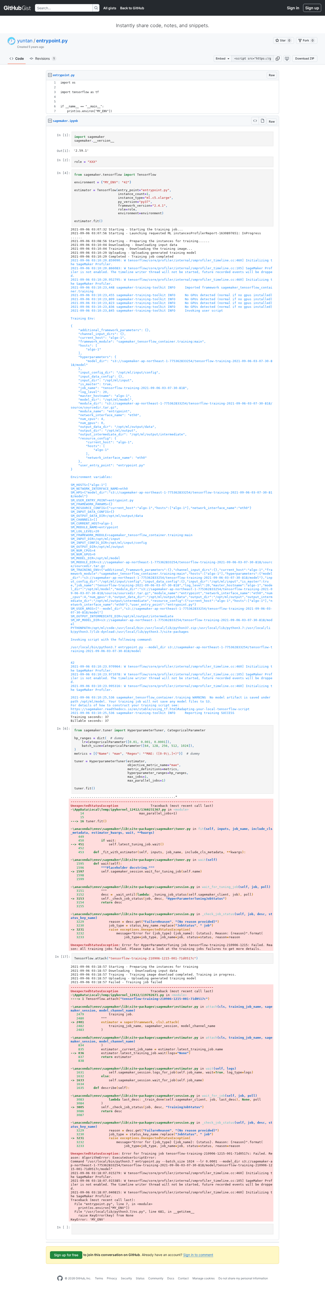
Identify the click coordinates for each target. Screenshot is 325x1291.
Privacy (112, 1278)
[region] (162, 97)
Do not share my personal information (243, 1278)
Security (126, 1278)
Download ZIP (304, 58)
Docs (170, 1278)
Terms (99, 1278)
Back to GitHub (132, 8)
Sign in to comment (198, 1255)
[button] (278, 58)
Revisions (45, 58)
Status (140, 1278)
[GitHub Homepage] (60, 1278)
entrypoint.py (52, 41)
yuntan (25, 41)
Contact (183, 1278)
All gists (109, 8)
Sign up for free (66, 1255)
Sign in (293, 7)
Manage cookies (203, 1278)
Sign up (312, 7)
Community (155, 1278)
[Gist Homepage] (17, 8)
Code (19, 58)
